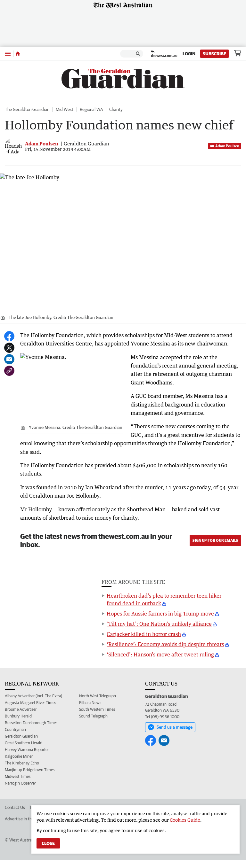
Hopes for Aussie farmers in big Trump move (160, 613)
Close (48, 843)
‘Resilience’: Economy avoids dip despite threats (165, 644)
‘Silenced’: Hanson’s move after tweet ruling (160, 654)
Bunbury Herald (18, 716)
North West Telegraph (97, 695)
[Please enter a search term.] (138, 54)
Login (189, 53)
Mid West (64, 109)
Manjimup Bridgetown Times (29, 769)
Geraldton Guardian (21, 736)
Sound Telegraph (93, 716)
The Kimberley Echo (22, 763)
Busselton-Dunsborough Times (31, 722)
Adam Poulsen (227, 146)
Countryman (15, 729)
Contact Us (15, 807)
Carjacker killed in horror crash (144, 634)
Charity (116, 109)
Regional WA (91, 109)
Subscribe (214, 53)
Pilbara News (90, 702)
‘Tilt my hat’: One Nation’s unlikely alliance (159, 624)
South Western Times (97, 709)
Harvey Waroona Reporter (27, 749)
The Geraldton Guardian (27, 109)
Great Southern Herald (23, 742)
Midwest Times (17, 776)
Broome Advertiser (21, 709)
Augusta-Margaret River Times (30, 702)
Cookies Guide (185, 820)
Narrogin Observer (20, 783)
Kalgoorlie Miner (19, 756)
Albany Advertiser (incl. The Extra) (33, 695)
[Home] (17, 54)
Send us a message (175, 727)
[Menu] (8, 53)
